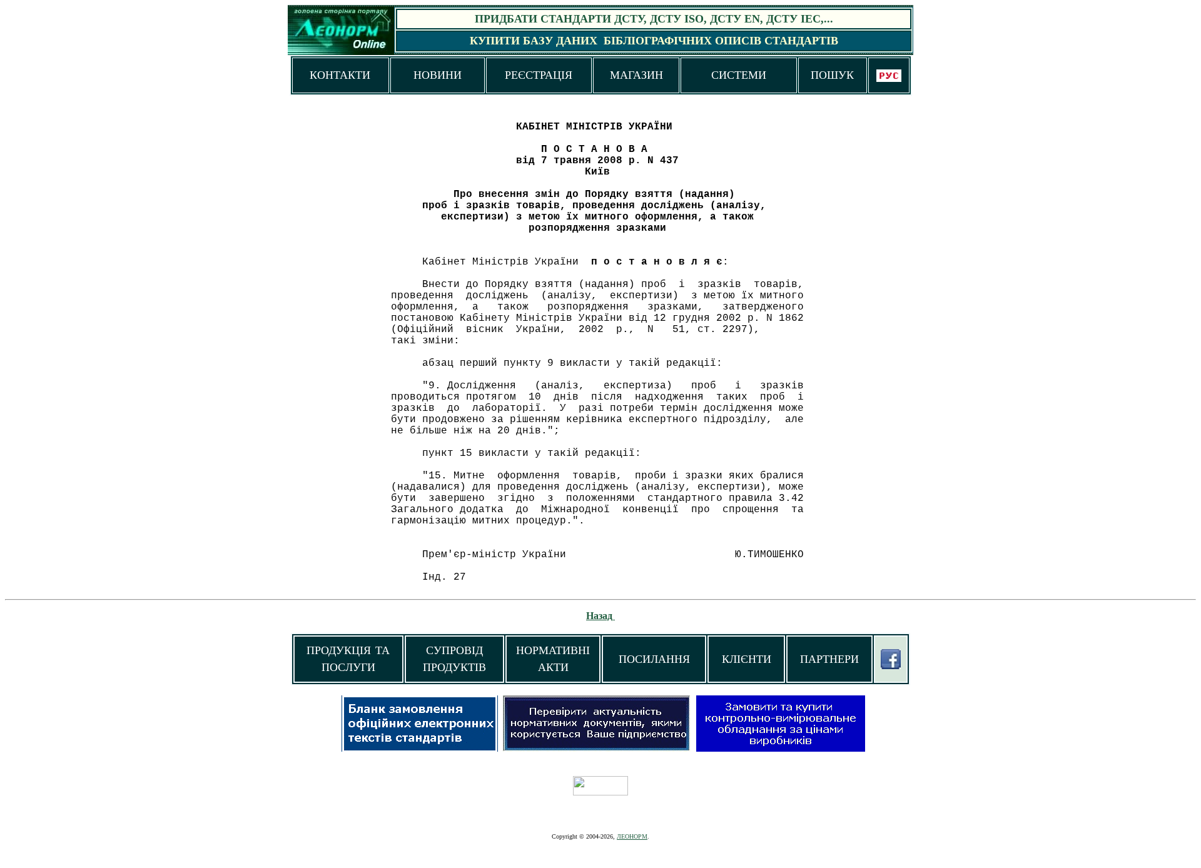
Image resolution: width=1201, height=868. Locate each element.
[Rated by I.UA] (600, 792)
